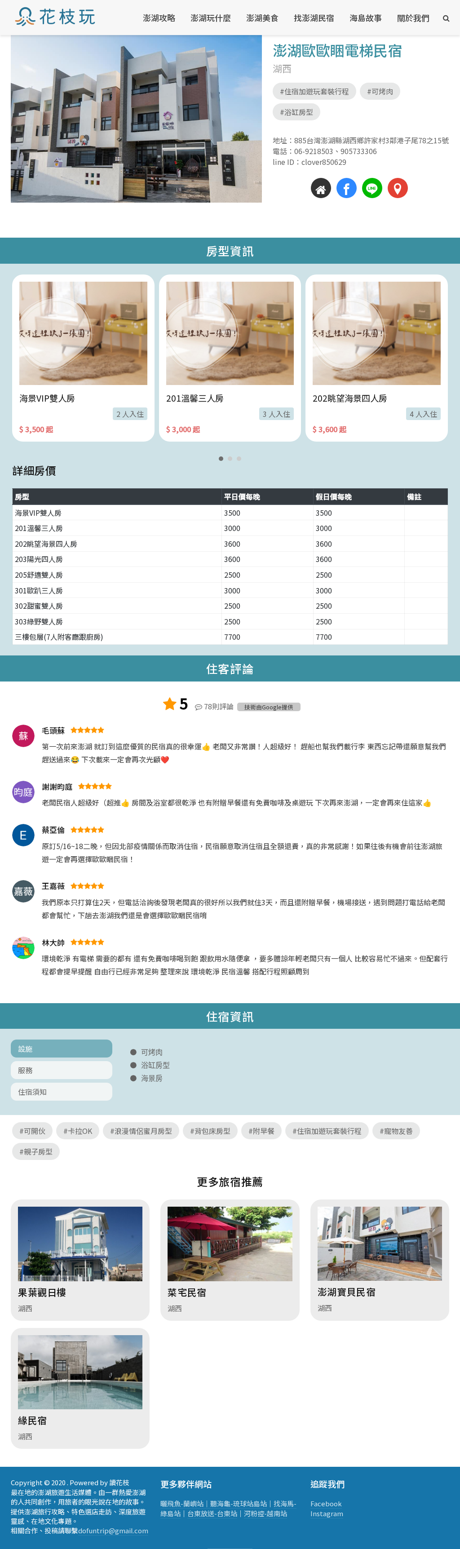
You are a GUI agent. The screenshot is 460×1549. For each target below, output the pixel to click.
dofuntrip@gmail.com (113, 1530)
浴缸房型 (155, 1065)
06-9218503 (313, 151)
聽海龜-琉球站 (231, 1503)
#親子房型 (36, 1151)
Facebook (326, 1503)
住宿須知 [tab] (32, 1091)
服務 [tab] (25, 1070)
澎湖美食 (262, 17)
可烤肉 (152, 1052)
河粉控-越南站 (265, 1513)
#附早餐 (261, 1130)
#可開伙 (32, 1130)
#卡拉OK (77, 1130)
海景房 (152, 1078)
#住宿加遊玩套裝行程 (314, 91)
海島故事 (365, 17)
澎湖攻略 (159, 17)
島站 (260, 1503)
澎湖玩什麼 (210, 17)
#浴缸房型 (296, 111)
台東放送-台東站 (212, 1513)
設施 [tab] (25, 1048)
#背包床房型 (210, 1130)
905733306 (355, 151)
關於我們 (413, 17)
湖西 (282, 68)
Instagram (326, 1513)
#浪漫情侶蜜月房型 (141, 1130)
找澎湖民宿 (314, 17)
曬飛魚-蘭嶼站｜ (185, 1503)
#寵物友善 (396, 1130)
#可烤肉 (380, 91)
